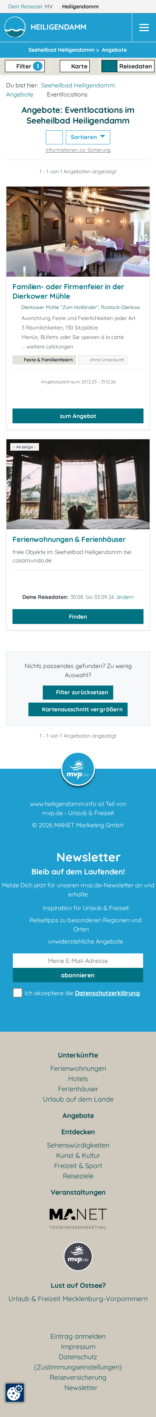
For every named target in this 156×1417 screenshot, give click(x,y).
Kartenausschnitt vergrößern (82, 709)
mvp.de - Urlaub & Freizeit (78, 813)
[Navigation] (144, 27)
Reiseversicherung (78, 1377)
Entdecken (78, 1131)
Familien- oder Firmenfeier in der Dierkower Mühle (68, 291)
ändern (125, 597)
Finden (78, 616)
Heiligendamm (81, 6)
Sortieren (84, 137)
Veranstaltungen (78, 1192)
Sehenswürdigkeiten (78, 1145)
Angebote (19, 94)
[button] (60, 28)
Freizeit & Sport (78, 1165)
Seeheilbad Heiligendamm (78, 85)
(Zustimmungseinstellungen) (78, 1367)
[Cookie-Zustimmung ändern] (15, 1393)
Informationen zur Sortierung (78, 150)
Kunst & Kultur (78, 1155)
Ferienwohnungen (78, 1068)
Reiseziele (78, 1176)
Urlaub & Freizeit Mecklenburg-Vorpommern (78, 1298)
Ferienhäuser (78, 1089)
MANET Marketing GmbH (89, 825)
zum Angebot (78, 416)
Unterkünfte (78, 1055)
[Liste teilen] (54, 137)
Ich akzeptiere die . (82, 993)
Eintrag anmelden (78, 1336)
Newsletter (81, 1387)
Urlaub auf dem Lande (78, 1099)
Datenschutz (78, 1356)
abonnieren (78, 975)
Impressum (78, 1346)
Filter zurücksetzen (81, 692)
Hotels (78, 1078)
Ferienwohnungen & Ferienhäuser (69, 539)
